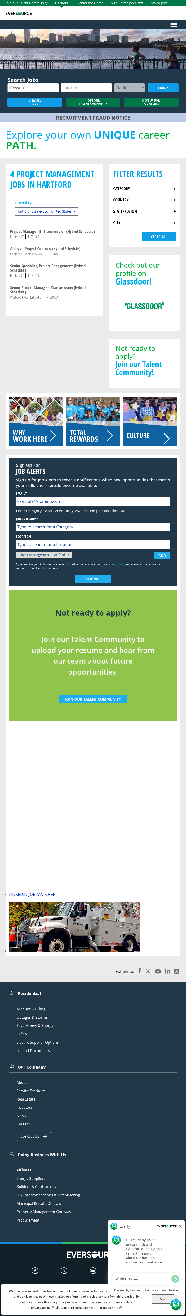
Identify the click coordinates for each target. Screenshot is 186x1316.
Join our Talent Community (27, 3)
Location (23, 536)
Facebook (140, 971)
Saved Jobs (159, 3)
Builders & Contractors (36, 1186)
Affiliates (24, 1170)
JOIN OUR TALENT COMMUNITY (93, 699)
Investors (24, 1107)
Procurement (28, 1220)
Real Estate (26, 1099)
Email (20, 493)
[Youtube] (93, 1270)
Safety (22, 1034)
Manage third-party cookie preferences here (88, 1307)
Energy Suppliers (31, 1178)
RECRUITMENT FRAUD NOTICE (93, 117)
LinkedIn (167, 971)
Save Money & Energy (35, 1025)
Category (121, 188)
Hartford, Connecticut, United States (44, 211)
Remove (69, 555)
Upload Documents (33, 1050)
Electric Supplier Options (38, 1042)
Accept (164, 1299)
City (116, 222)
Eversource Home (89, 3)
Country (120, 200)
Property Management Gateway (44, 1212)
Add (162, 555)
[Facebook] (35, 1270)
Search (163, 88)
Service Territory (31, 1091)
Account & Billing (31, 1009)
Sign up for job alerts (127, 3)
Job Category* (27, 519)
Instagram (176, 971)
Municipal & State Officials (39, 1203)
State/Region (125, 211)
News (21, 1115)
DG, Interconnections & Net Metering (48, 1195)
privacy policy (116, 564)
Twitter (148, 971)
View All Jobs (35, 102)
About (22, 1082)
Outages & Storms (32, 1017)
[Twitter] (64, 1270)
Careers (61, 3)
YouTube (158, 971)
